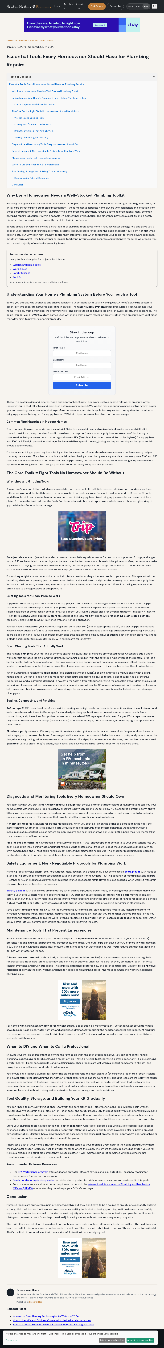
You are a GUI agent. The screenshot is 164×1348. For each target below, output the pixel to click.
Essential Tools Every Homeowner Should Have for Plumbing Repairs (46, 84)
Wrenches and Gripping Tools (29, 118)
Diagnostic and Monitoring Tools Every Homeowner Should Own (45, 144)
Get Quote (97, 6)
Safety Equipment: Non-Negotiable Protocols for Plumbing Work (46, 151)
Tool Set (18, 277)
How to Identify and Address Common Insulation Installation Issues (52, 1320)
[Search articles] (154, 6)
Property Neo (35, 1302)
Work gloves (20, 269)
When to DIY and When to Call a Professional (35, 164)
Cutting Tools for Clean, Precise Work (32, 124)
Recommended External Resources (31, 178)
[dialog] (80, 1338)
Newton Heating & (29, 6)
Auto (146, 6)
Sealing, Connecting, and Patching (31, 137)
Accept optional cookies (140, 1340)
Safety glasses (16, 890)
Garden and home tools (27, 264)
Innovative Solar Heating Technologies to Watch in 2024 (46, 1316)
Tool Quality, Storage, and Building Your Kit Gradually (39, 171)
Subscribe (115, 6)
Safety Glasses (21, 273)
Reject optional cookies (112, 1340)
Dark (138, 6)
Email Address (60, 371)
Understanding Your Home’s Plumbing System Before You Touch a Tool (49, 98)
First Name (59, 347)
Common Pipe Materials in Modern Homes (35, 104)
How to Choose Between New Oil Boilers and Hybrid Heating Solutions (53, 1324)
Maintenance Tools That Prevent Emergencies (36, 157)
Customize (11, 1340)
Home (57, 6)
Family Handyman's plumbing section (34, 1180)
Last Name (58, 359)
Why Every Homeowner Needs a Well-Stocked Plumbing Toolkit (45, 91)
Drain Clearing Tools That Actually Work (33, 131)
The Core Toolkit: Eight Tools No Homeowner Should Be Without (45, 111)
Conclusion (18, 184)
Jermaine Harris (29, 1290)
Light (130, 6)
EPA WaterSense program (33, 1172)
